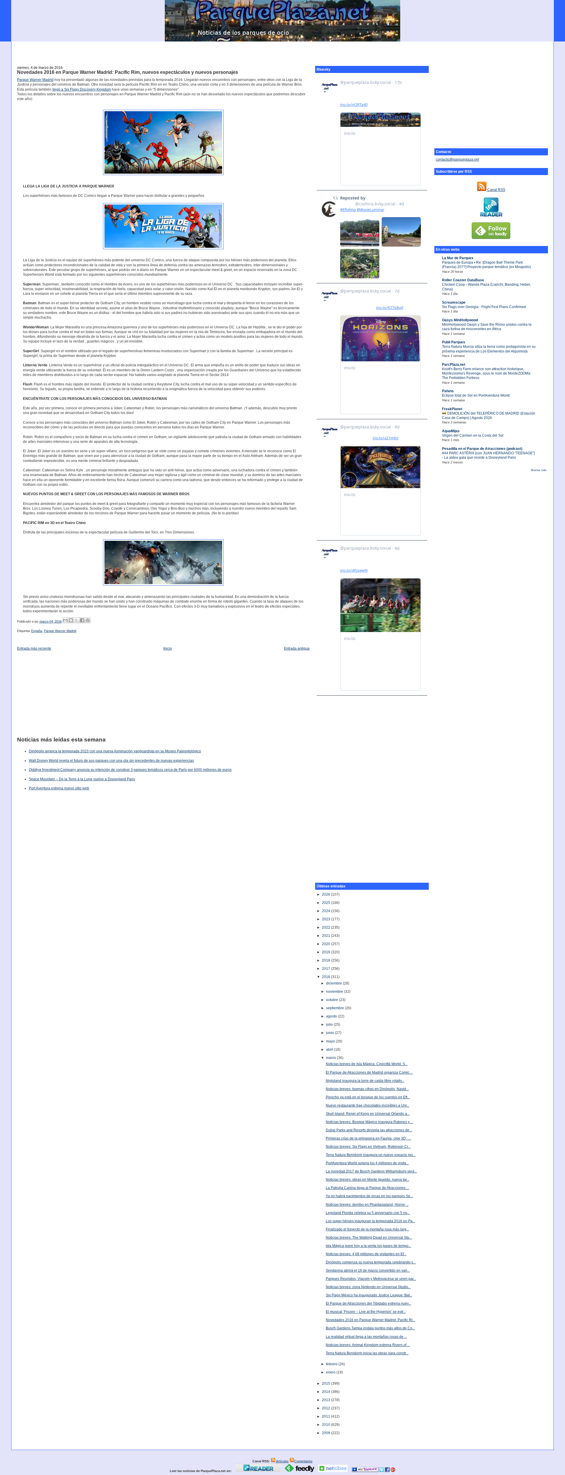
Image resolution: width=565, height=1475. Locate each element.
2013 (326, 1400)
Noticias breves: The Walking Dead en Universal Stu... (369, 1237)
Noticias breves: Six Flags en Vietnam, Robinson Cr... (368, 1147)
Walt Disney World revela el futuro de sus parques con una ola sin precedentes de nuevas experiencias (111, 761)
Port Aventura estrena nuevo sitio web (59, 788)
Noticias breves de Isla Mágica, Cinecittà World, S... (367, 1064)
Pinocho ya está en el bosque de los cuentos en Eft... (368, 1097)
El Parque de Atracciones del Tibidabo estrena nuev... (368, 1303)
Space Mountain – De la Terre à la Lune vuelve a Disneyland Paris (82, 779)
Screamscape (454, 302)
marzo (331, 1058)
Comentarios (303, 1461)
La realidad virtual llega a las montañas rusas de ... (366, 1337)
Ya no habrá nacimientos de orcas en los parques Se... (369, 1196)
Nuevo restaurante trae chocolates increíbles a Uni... (367, 1105)
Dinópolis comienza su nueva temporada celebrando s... (371, 1262)
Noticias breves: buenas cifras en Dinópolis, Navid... (367, 1089)
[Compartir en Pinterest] (88, 620)
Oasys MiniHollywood (460, 320)
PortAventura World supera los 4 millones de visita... (367, 1163)
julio (330, 1024)
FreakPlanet (452, 409)
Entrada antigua (297, 648)
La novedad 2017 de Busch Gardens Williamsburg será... (371, 1171)
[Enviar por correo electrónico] (65, 620)
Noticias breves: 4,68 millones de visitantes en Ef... (366, 1254)
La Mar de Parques (457, 258)
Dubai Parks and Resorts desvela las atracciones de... (369, 1130)
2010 (326, 1425)
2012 (326, 1408)
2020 (326, 944)
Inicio (167, 648)
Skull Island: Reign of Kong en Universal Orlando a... (368, 1114)
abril (330, 1049)
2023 (326, 919)
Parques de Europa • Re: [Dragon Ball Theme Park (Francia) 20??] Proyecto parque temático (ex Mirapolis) (486, 264)
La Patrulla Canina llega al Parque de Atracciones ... (367, 1188)
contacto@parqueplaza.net (457, 159)
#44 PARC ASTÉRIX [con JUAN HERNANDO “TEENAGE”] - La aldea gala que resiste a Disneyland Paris (488, 455)
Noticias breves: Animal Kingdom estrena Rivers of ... (368, 1345)
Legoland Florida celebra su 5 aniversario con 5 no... (368, 1213)
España (36, 631)
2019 (326, 952)
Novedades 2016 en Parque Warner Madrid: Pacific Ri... (370, 1320)
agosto (332, 1016)
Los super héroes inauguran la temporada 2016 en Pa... (370, 1221)
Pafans (448, 391)
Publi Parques (453, 342)
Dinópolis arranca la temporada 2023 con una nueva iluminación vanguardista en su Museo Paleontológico (115, 751)
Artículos (282, 1461)
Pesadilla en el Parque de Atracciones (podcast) (482, 449)
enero (331, 1372)
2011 (326, 1416)
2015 (326, 1383)
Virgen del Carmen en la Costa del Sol (472, 435)
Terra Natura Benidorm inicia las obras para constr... (367, 1353)
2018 (326, 960)
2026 (326, 894)
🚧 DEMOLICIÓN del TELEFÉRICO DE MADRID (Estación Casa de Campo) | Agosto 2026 (488, 415)
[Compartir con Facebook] (82, 620)
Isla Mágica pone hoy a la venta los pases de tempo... (368, 1246)
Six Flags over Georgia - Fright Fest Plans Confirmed (484, 307)
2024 (326, 911)
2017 (326, 969)
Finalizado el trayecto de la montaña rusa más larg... (367, 1229)
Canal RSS (495, 190)
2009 (326, 1433)
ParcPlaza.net (453, 364)
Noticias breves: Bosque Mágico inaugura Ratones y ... (369, 1122)
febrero (332, 1364)
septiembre (335, 1008)
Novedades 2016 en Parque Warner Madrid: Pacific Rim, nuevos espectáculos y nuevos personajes (127, 72)
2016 (326, 977)
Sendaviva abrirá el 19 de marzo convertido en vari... (368, 1270)
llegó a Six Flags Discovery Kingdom (81, 89)
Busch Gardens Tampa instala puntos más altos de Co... (370, 1328)
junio (330, 1033)
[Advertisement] (282, 50)
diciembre (334, 983)
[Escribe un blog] (71, 620)
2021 (326, 936)
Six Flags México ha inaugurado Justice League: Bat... (369, 1295)
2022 (326, 927)
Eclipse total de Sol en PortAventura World (476, 395)
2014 (326, 1392)
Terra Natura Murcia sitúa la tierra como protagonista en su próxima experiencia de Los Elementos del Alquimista (489, 349)
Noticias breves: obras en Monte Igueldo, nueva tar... (367, 1180)
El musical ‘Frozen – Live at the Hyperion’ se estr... (366, 1312)
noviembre (335, 992)
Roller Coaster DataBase (463, 280)
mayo (331, 1041)
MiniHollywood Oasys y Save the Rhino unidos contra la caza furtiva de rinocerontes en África (486, 326)
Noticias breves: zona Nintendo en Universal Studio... (368, 1287)
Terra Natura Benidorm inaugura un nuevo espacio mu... (371, 1155)
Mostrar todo (538, 470)
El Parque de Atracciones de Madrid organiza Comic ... (369, 1072)
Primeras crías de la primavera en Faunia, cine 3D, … (368, 1138)
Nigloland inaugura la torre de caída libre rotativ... (365, 1081)
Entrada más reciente (34, 648)
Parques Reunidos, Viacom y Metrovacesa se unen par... (371, 1279)
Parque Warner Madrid (35, 80)
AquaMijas (451, 431)
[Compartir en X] (76, 620)
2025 (326, 903)
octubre (332, 1000)
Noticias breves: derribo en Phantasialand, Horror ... (367, 1205)
